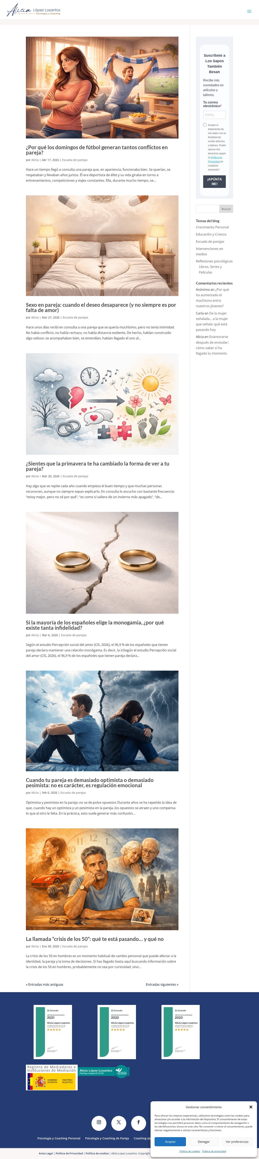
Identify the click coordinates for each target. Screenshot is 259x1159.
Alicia (35, 160)
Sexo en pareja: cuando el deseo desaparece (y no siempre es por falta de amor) (101, 307)
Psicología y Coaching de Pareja (107, 1138)
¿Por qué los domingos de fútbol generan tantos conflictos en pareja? (97, 150)
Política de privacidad (214, 1151)
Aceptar (170, 1142)
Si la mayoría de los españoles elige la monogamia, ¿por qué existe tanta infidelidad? (95, 625)
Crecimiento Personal (212, 227)
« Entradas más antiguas (44, 984)
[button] (251, 1107)
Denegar (204, 1142)
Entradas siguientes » (162, 984)
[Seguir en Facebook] (138, 1123)
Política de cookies (189, 1151)
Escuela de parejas (75, 160)
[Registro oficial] (52, 1089)
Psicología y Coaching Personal (58, 1138)
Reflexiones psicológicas (214, 261)
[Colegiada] (104, 1077)
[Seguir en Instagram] (98, 1123)
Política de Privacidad (69, 1153)
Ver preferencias (237, 1142)
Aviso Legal (46, 1153)
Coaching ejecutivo (147, 1138)
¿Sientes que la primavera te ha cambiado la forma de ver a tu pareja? (97, 466)
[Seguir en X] (118, 1123)
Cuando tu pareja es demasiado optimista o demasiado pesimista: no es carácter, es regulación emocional (90, 782)
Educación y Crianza (211, 234)
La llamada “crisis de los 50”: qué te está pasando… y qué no (95, 939)
